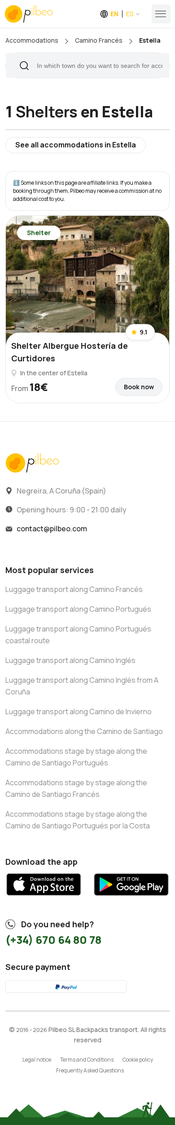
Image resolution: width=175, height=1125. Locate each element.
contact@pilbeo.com (52, 529)
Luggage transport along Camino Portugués (78, 609)
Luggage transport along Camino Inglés (70, 660)
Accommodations (31, 40)
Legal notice (36, 1059)
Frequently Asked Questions (90, 1070)
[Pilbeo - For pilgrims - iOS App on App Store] (43, 898)
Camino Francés (98, 40)
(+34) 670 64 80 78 (53, 939)
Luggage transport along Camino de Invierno (78, 711)
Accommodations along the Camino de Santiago (84, 731)
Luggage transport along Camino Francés (74, 589)
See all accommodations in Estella (75, 145)
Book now (139, 386)
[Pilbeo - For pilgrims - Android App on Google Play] (131, 898)
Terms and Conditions (87, 1059)
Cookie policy (137, 1059)
